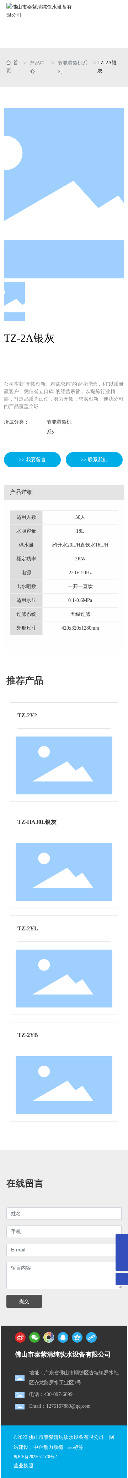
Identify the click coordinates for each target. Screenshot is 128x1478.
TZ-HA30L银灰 (37, 822)
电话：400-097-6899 (51, 1394)
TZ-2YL (27, 928)
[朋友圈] (48, 1337)
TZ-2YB (27, 1035)
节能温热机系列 (72, 67)
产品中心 (37, 67)
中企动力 (43, 1447)
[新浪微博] (20, 1337)
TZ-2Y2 (27, 715)
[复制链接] (91, 1337)
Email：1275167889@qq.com (60, 1406)
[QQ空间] (77, 1337)
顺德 (58, 1447)
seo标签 (75, 1447)
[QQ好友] (63, 1337)
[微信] (34, 1337)
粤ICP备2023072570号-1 (36, 1456)
